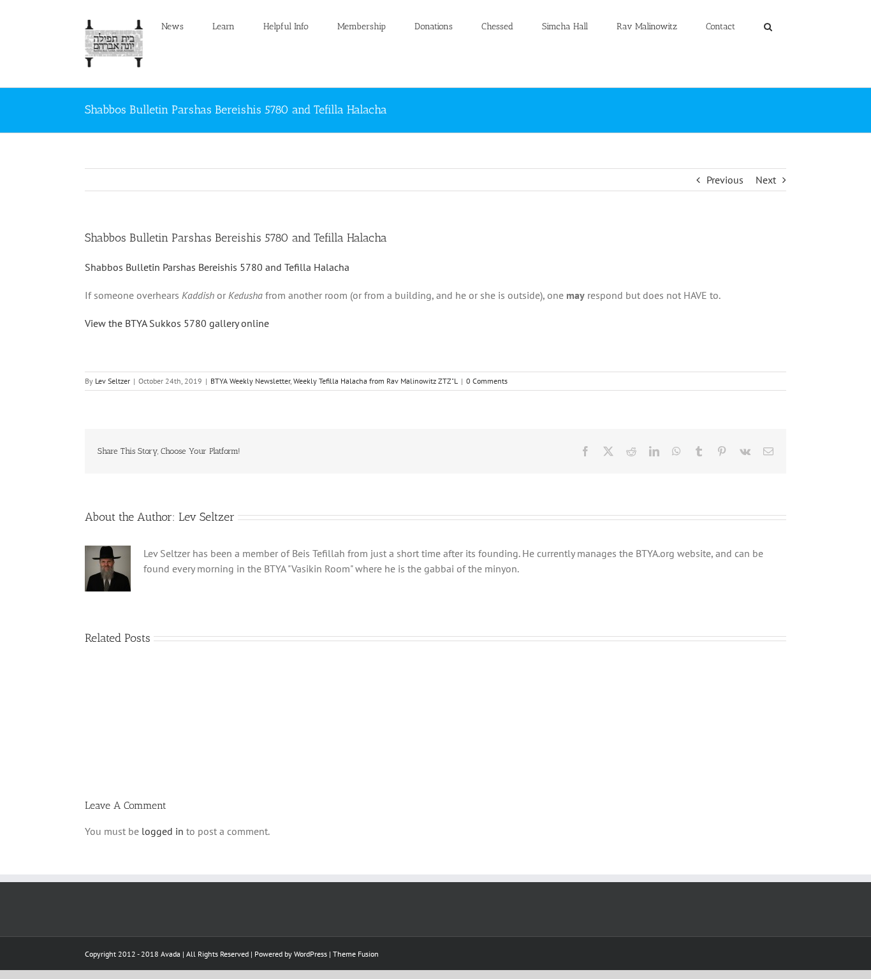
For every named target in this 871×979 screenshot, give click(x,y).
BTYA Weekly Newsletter (250, 381)
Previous (724, 179)
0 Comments (487, 381)
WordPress (310, 954)
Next (766, 179)
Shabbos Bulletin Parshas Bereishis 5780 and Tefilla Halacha (217, 267)
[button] (767, 27)
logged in (163, 831)
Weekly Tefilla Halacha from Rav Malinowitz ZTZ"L (375, 381)
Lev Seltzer (112, 381)
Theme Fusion (356, 954)
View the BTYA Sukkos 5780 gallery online (177, 323)
